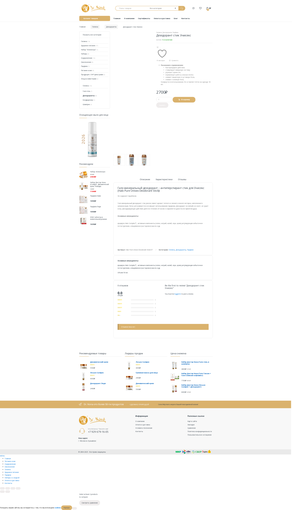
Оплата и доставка (162, 18)
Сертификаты (144, 18)
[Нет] (74, 508)
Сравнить (175, 60)
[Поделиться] (12, 488)
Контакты (185, 18)
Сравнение (192, 428)
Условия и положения (143, 428)
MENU (2, 456)
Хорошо (67, 508)
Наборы (84, 54)
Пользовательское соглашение (200, 435)
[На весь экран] (7, 488)
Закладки (191, 425)
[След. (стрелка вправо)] (7, 491)
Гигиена (95, 27)
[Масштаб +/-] (2, 488)
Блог (176, 18)
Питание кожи (86, 70)
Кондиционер (88, 100)
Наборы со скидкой (12, 478)
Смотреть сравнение (90, 503)
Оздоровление (86, 58)
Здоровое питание (88, 45)
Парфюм (175, 32)
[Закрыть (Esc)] (18, 488)
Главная (116, 18)
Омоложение (86, 62)
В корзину (185, 99)
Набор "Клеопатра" (88, 50)
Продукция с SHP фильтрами (92, 74)
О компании (129, 18)
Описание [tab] (145, 179)
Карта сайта (192, 421)
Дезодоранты (111, 27)
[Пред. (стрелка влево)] (2, 491)
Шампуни (86, 104)
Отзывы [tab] (182, 179)
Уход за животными (88, 79)
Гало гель (86, 91)
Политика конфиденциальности (200, 431)
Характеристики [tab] (164, 179)
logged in (177, 294)
